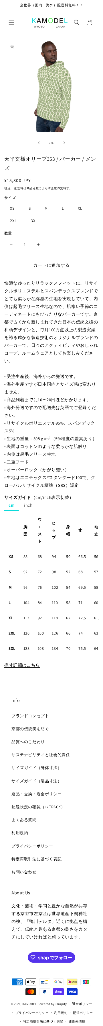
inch (28, 505)
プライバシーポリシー (32, 846)
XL (80, 208)
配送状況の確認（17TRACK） (38, 806)
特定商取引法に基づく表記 (36, 859)
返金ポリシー (82, 1004)
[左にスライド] (39, 143)
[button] (11, 22)
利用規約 (19, 832)
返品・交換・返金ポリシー (36, 793)
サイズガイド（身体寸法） (36, 767)
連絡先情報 (77, 1021)
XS (12, 208)
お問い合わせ (24, 871)
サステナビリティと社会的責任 (40, 754)
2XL (13, 220)
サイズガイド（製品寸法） (36, 780)
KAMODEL (29, 1004)
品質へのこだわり (28, 741)
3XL (34, 220)
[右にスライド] (64, 143)
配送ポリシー (83, 1013)
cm (12, 505)
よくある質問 (24, 819)
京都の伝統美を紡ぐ (30, 728)
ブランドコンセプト (30, 715)
